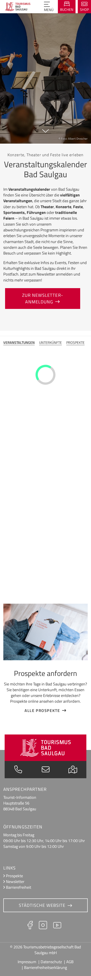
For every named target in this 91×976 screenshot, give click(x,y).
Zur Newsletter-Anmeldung (42, 298)
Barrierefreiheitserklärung (45, 967)
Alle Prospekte (42, 710)
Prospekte (75, 342)
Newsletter (15, 882)
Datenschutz (51, 962)
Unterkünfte (50, 342)
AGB (70, 962)
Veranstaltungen (19, 342)
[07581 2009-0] (18, 770)
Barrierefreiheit (18, 887)
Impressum (27, 962)
